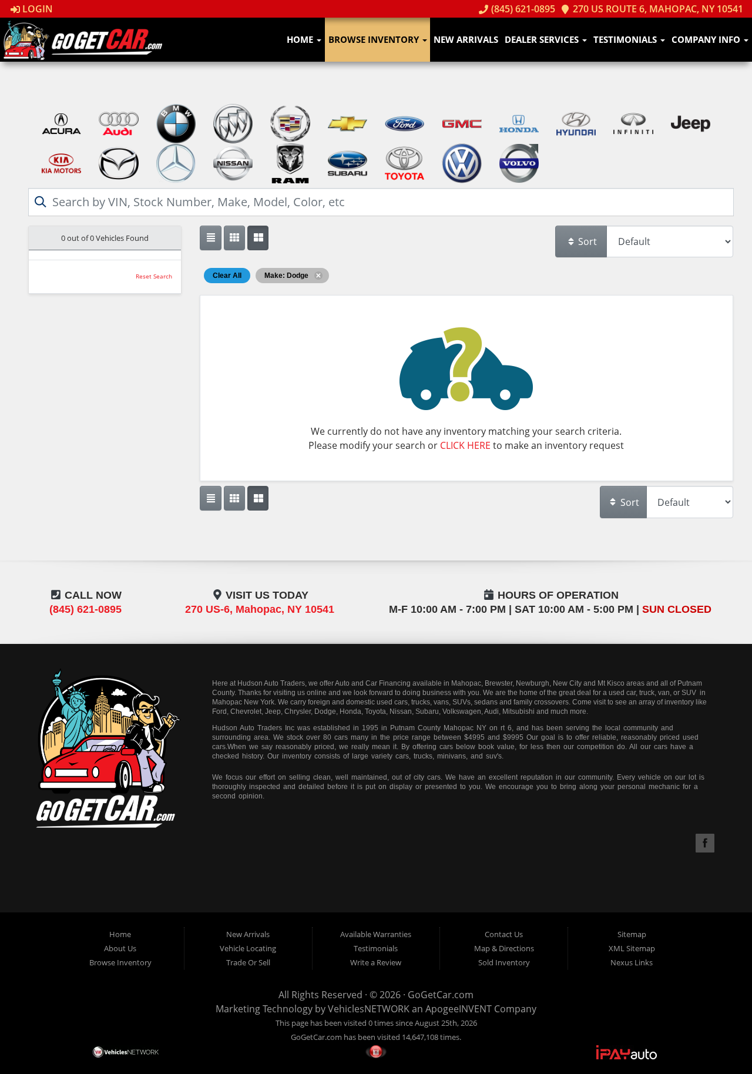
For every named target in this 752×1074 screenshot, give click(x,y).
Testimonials (626, 39)
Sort (586, 241)
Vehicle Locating (248, 948)
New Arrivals (466, 39)
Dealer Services (543, 39)
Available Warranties (375, 934)
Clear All (227, 275)
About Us (120, 948)
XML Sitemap (632, 948)
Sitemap (631, 934)
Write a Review (375, 962)
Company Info (707, 39)
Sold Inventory (504, 962)
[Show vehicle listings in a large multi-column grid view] (234, 238)
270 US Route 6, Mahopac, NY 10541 (656, 8)
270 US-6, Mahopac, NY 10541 (259, 609)
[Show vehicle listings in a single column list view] (210, 238)
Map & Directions (504, 948)
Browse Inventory (374, 39)
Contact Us (504, 934)
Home (301, 39)
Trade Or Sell (248, 962)
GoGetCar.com (441, 994)
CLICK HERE (465, 445)
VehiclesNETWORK (368, 1008)
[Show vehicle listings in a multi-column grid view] (257, 238)
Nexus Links (631, 962)
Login (36, 8)
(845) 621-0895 (522, 8)
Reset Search (154, 276)
